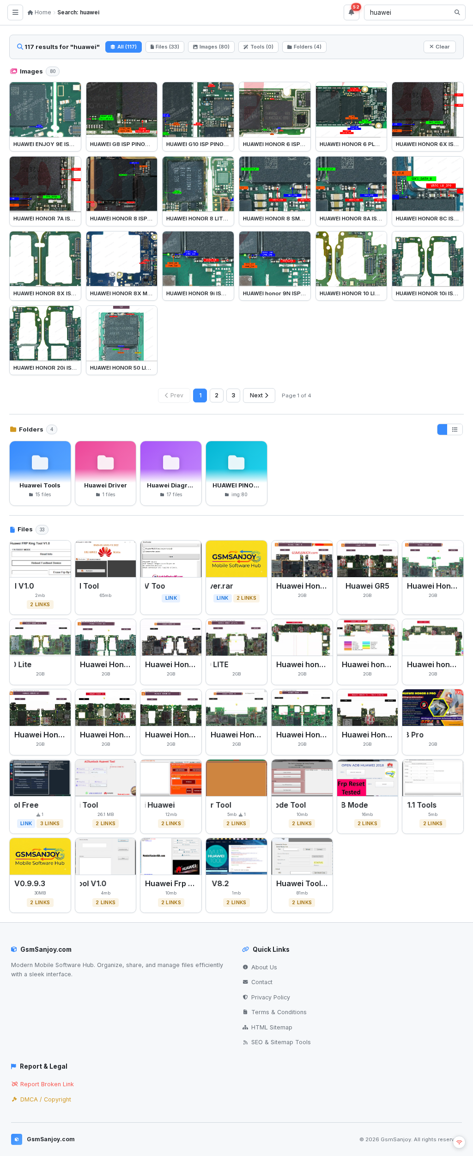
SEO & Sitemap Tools (281, 1042)
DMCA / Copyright (45, 1099)
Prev (176, 395)
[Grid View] (442, 429)
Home (42, 12)
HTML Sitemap (271, 1027)
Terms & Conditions (279, 1012)
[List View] (454, 429)
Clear (443, 46)
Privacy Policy (270, 997)
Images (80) (215, 46)
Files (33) (167, 46)
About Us (264, 967)
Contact (262, 982)
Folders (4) (307, 46)
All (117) (127, 46)
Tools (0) (261, 46)
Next (256, 395)
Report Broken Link (47, 1084)
